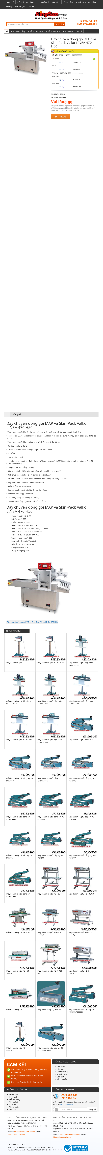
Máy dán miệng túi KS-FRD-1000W (18, 972)
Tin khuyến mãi (43, 2)
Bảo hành (56, 2)
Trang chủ (10, 2)
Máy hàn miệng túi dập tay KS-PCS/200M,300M (50, 1049)
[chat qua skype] (94, 58)
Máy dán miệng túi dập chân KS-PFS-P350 (50, 702)
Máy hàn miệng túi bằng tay (80, 740)
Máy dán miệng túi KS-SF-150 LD (49, 972)
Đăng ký (92, 1109)
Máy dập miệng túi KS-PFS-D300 (50, 662)
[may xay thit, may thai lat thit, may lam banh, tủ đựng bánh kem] (51, 14)
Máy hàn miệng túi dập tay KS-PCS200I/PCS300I (81, 1010)
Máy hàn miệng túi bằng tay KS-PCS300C (49, 779)
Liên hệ (31, 6)
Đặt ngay (60, 116)
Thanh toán (81, 2)
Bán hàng (92, 2)
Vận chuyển (20, 6)
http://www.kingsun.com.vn (25, 1131)
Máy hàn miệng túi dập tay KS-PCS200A (82, 818)
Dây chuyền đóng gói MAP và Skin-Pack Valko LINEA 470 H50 (32, 622)
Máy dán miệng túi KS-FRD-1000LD (49, 933)
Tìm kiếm (60, 24)
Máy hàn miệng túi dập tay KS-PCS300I (19, 856)
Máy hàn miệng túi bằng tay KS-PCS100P (18, 895)
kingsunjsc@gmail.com (16, 1134)
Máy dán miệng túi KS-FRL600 (50, 894)
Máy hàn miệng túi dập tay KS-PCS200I (51, 856)
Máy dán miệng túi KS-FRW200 (19, 932)
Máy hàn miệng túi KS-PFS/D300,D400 (16, 1049)
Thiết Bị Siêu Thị (53, 31)
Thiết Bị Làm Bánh (35, 31)
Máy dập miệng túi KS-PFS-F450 (19, 740)
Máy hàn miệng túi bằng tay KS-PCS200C (82, 779)
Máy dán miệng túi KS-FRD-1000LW (80, 933)
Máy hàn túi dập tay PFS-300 (49, 1009)
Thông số (16, 414)
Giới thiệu (61, 1066)
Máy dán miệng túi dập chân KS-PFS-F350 (49, 741)
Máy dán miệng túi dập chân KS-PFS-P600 (81, 663)
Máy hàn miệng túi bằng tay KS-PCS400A (18, 818)
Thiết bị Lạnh (67, 31)
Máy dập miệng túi (14, 662)
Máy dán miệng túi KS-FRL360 (81, 894)
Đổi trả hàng (68, 2)
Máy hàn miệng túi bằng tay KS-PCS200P (82, 856)
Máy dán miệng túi (14, 1009)
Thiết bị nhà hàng (17, 31)
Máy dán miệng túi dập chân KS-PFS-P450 (18, 702)
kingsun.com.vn (66, 1105)
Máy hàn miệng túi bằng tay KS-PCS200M (19, 779)
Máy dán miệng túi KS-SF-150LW (79, 972)
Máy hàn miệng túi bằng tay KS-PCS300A (51, 818)
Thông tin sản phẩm (25, 2)
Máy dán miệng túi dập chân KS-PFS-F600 (80, 702)
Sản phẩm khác (15, 631)
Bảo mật (9, 6)
